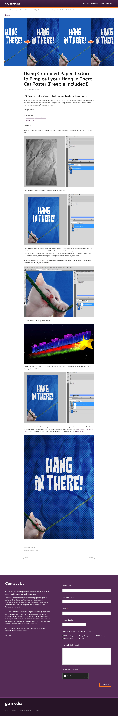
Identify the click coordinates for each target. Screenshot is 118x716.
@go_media (80, 431)
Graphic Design (68, 638)
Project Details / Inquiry (71, 645)
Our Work (94, 3)
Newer (91, 557)
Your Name (67, 586)
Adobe (36, 550)
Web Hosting (101, 636)
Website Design (69, 636)
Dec (33, 89)
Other (82, 638)
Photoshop (31, 550)
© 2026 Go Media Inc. (12, 710)
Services (85, 3)
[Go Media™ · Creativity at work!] (13, 3)
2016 (37, 89)
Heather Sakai (27, 89)
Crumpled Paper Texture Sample (36, 118)
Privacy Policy (40, 710)
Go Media (8, 598)
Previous (28, 557)
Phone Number (68, 620)
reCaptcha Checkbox (70, 670)
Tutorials (22, 10)
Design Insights (14, 10)
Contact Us (110, 3)
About (102, 3)
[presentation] (75, 676)
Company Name (68, 597)
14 (35, 89)
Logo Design (84, 636)
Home (6, 10)
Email (65, 608)
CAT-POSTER (30, 121)
